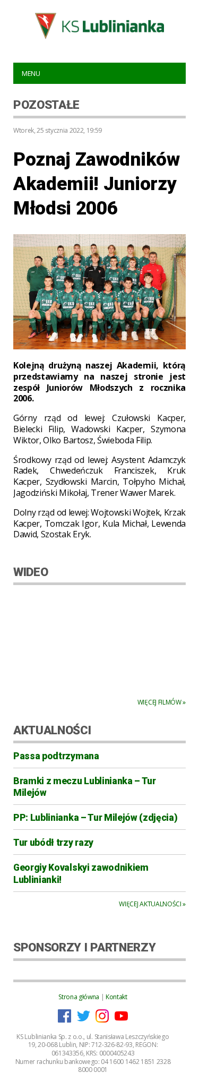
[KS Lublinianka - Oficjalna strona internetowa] (99, 26)
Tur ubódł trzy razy (53, 842)
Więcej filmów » (161, 702)
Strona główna (78, 996)
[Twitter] (83, 1020)
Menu (31, 73)
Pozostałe (46, 104)
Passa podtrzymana (56, 756)
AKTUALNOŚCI (52, 730)
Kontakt (116, 996)
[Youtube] (121, 1020)
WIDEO (30, 572)
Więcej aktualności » (152, 903)
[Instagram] (102, 1020)
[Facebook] (64, 1020)
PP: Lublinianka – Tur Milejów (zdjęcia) (95, 817)
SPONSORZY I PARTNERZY (84, 947)
